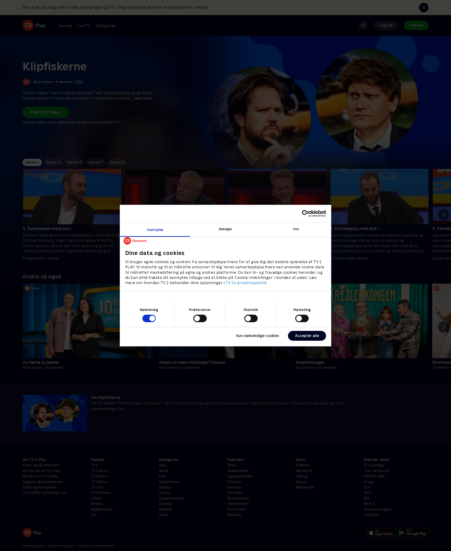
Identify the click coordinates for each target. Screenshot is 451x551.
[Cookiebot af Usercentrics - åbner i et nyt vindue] (305, 213)
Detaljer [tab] (225, 229)
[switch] (200, 318)
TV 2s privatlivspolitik (246, 283)
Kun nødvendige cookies (257, 335)
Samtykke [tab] (155, 229)
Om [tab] (296, 229)
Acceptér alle (307, 335)
